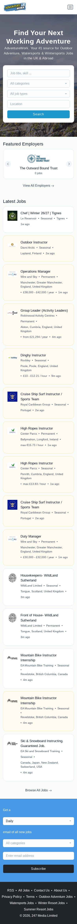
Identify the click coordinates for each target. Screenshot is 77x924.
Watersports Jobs (22, 903)
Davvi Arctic (28, 247)
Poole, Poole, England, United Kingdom (39, 368)
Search (38, 114)
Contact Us (42, 890)
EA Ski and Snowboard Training (40, 751)
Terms (30, 896)
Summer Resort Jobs (38, 909)
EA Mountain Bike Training (37, 665)
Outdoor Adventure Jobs (56, 896)
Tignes (60, 218)
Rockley (25, 360)
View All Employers (37, 185)
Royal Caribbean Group (35, 404)
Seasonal (46, 218)
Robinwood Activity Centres (37, 315)
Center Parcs (29, 433)
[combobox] (38, 84)
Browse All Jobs (37, 790)
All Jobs (24, 890)
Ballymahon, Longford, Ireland (39, 439)
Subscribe (38, 868)
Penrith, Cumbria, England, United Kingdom (42, 476)
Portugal (26, 410)
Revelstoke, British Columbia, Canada (44, 674)
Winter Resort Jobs (51, 903)
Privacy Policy (12, 896)
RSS (10, 890)
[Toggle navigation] (70, 7)
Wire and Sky (29, 276)
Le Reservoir (29, 218)
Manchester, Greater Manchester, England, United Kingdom (42, 284)
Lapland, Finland (31, 253)
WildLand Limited (31, 585)
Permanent (48, 276)
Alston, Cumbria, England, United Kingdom (41, 329)
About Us (60, 890)
